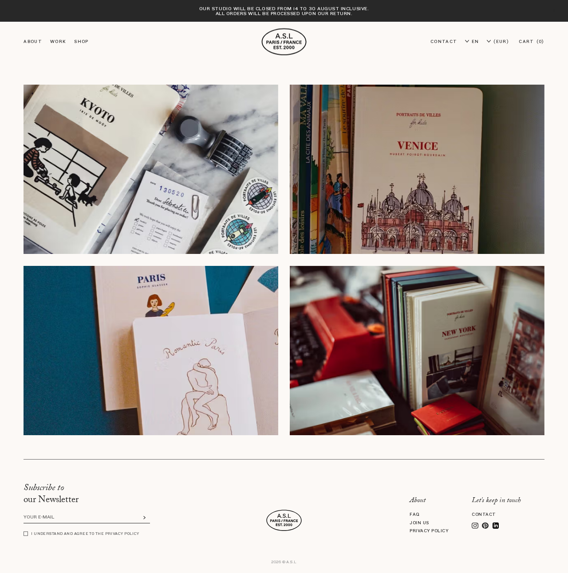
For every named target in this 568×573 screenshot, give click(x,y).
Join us (419, 522)
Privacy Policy (429, 530)
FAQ (414, 514)
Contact (484, 514)
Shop (81, 41)
